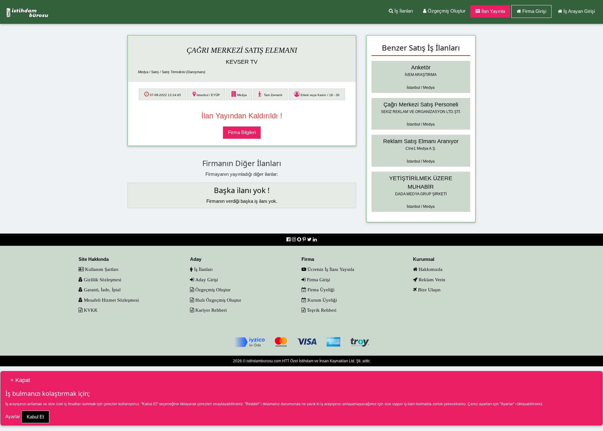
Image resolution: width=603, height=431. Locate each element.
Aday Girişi (206, 279)
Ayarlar (12, 416)
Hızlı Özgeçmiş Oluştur (217, 300)
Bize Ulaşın (429, 289)
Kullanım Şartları (101, 269)
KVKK (90, 310)
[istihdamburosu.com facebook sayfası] (289, 239)
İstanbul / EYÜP (208, 95)
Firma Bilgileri (242, 132)
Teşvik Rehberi (321, 310)
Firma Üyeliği (320, 289)
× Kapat (20, 380)
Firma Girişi (534, 11)
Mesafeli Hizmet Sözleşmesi (111, 300)
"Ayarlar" (507, 404)
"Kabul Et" (149, 404)
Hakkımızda (430, 269)
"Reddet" (252, 404)
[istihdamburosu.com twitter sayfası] (310, 239)
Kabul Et (35, 416)
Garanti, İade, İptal (102, 289)
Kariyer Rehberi (210, 310)
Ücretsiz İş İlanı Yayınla (330, 269)
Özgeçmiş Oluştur (445, 10)
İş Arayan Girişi (579, 11)
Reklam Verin (431, 279)
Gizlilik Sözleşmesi (102, 279)
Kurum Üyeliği (321, 300)
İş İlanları (403, 10)
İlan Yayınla (492, 11)
